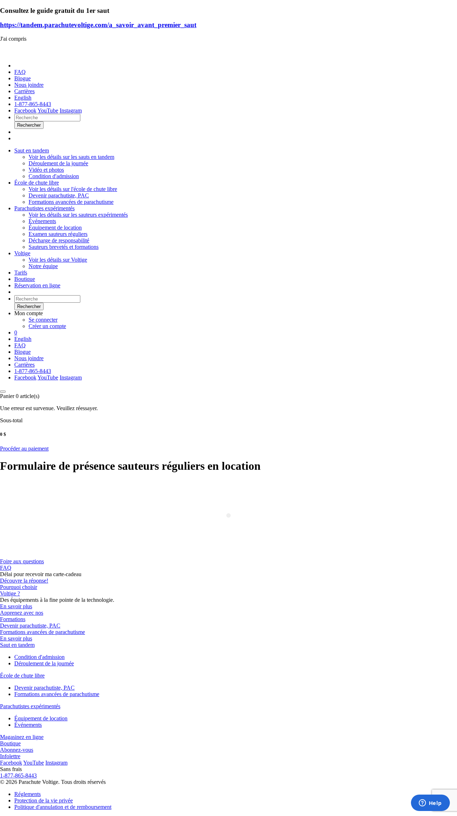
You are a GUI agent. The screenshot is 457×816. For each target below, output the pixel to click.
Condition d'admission (39, 657)
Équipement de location (40, 718)
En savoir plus (16, 606)
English (22, 98)
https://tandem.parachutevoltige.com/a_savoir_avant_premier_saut (98, 25)
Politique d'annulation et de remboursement (62, 807)
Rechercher (29, 306)
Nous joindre (29, 85)
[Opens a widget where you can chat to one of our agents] (430, 803)
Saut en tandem (31, 150)
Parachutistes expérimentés (44, 208)
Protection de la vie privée (43, 800)
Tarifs (20, 273)
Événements (28, 725)
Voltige (22, 253)
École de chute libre (36, 183)
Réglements (27, 794)
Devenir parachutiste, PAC (30, 626)
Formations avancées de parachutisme (42, 632)
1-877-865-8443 (32, 104)
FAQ (20, 72)
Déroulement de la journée (44, 663)
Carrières (24, 91)
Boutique (24, 279)
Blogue (22, 78)
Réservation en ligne (37, 285)
